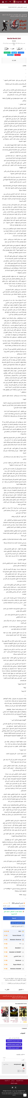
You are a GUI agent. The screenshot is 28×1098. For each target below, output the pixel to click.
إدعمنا (14, 918)
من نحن (12, 1080)
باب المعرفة (7, 1080)
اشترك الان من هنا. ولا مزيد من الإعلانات (16, 983)
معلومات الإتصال (14, 1083)
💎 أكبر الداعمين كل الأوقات (17, 926)
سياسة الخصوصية (19, 1080)
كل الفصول (18, 49)
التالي (13, 48)
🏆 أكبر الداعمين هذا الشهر (17, 923)
